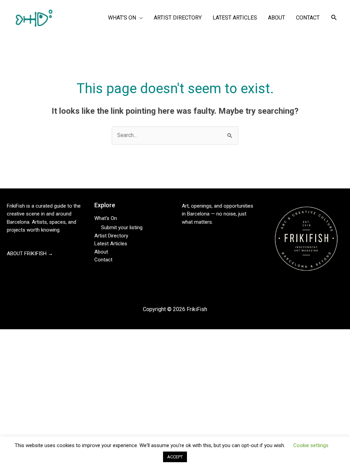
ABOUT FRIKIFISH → (30, 253)
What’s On (105, 218)
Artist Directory (111, 236)
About (101, 252)
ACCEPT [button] (175, 460)
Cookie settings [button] (310, 449)
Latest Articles (110, 244)
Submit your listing (122, 227)
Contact (103, 260)
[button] (334, 17)
